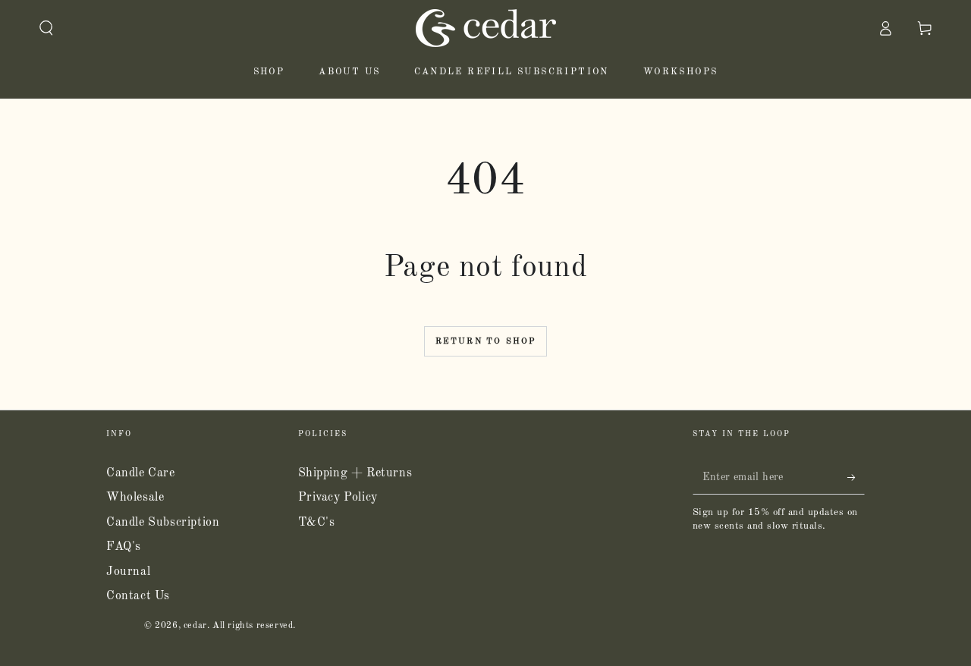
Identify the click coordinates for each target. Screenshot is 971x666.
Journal (128, 572)
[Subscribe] (856, 477)
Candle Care (140, 473)
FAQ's (123, 547)
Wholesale (135, 498)
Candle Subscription (162, 523)
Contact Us (138, 596)
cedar (195, 625)
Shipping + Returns (355, 473)
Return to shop (485, 342)
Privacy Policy (338, 498)
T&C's (316, 523)
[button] (46, 28)
